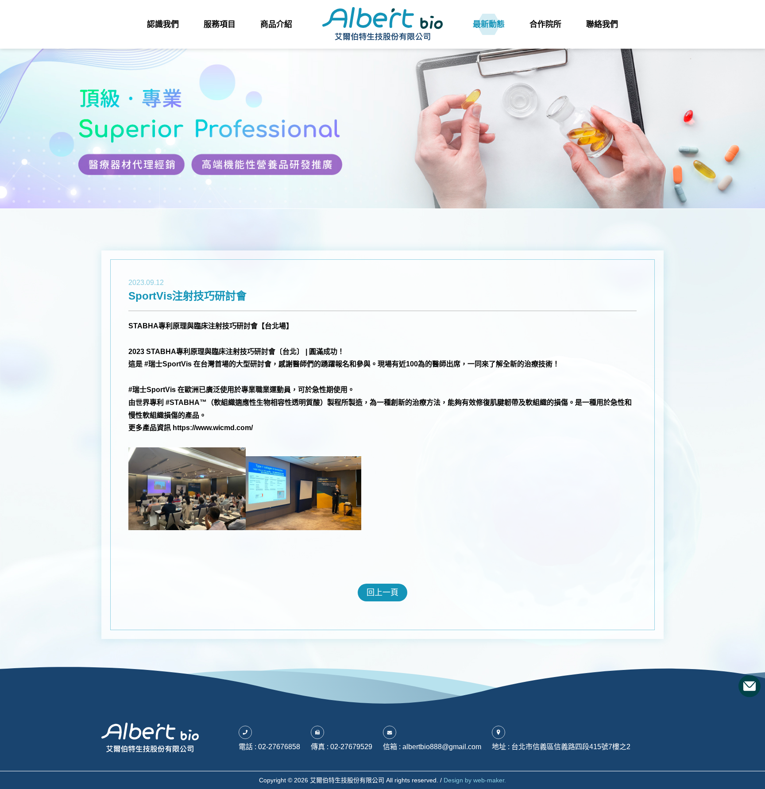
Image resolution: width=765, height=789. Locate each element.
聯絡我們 (602, 24)
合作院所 (545, 24)
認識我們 (163, 24)
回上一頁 (382, 592)
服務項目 (220, 24)
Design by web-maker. (475, 780)
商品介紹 (276, 24)
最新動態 (489, 24)
